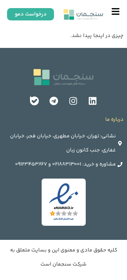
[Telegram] (54, 101)
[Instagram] (73, 101)
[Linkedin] (93, 101)
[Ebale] (34, 101)
